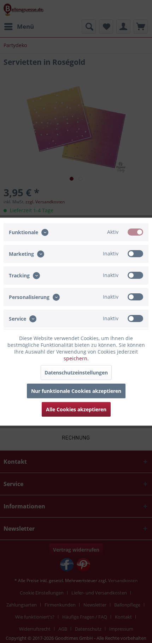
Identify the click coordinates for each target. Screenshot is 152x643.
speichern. (76, 358)
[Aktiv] (135, 231)
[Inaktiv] (135, 253)
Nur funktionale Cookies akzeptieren (76, 390)
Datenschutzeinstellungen (76, 372)
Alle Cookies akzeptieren (76, 409)
